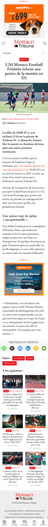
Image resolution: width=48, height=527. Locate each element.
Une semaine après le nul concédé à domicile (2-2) (23, 167)
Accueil (4, 525)
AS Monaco (9, 363)
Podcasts (43, 525)
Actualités (18, 358)
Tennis (38, 431)
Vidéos (34, 525)
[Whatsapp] (4, 348)
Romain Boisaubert (15, 119)
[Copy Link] (36, 348)
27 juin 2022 (33, 119)
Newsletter (24, 525)
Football (16, 431)
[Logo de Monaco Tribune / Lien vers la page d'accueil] (24, 43)
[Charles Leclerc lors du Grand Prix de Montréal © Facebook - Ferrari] (12, 458)
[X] (12, 348)
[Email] (44, 348)
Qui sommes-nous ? (14, 511)
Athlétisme (39, 391)
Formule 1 (16, 468)
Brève (24, 59)
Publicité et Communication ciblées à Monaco (24, 518)
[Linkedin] (28, 348)
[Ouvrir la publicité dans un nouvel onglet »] (24, 20)
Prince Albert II (16, 391)
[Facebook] (20, 348)
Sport (30, 358)
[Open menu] (3, 42)
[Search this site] (44, 43)
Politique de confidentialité (24, 514)
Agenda (30, 391)
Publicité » (24, 260)
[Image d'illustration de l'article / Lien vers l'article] (35, 381)
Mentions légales (34, 511)
